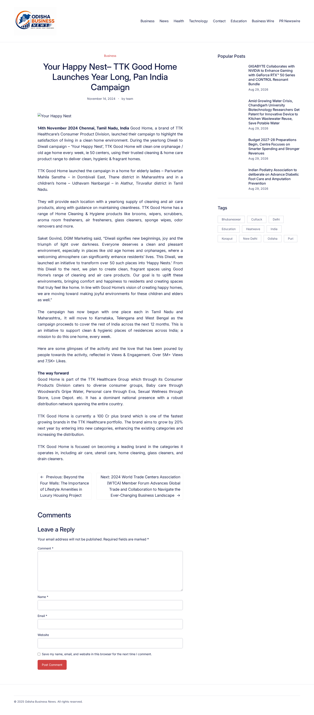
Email (42, 616)
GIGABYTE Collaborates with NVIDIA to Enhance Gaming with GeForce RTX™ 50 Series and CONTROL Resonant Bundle (271, 75)
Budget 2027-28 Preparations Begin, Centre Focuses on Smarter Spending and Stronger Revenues (273, 146)
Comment (45, 548)
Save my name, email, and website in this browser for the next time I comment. (97, 654)
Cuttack (256, 219)
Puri (290, 238)
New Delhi (250, 238)
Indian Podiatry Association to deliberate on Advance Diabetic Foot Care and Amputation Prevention (273, 176)
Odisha (272, 238)
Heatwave (253, 229)
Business (110, 55)
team (129, 98)
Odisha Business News (40, 701)
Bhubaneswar (231, 219)
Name (43, 597)
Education (229, 229)
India (274, 229)
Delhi (276, 219)
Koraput (227, 238)
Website (43, 635)
